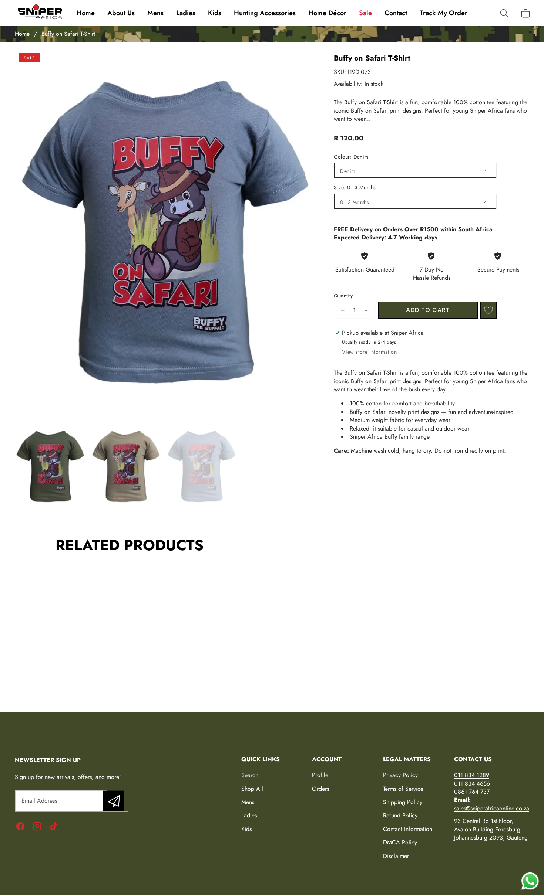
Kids (246, 829)
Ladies (249, 815)
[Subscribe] (113, 800)
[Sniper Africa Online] (40, 13)
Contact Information (407, 829)
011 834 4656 (472, 783)
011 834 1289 (471, 775)
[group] (50, 467)
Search (249, 775)
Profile (320, 775)
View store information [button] (369, 351)
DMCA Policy (400, 842)
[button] (504, 13)
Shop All (252, 789)
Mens (247, 802)
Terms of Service (403, 789)
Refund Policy (400, 815)
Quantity (343, 295)
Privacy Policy (400, 775)
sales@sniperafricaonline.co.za (491, 808)
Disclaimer (396, 856)
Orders (320, 789)
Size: (355, 187)
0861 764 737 (472, 791)
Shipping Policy (402, 802)
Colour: (351, 156)
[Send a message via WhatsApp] (530, 881)
